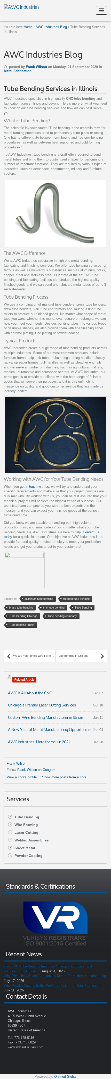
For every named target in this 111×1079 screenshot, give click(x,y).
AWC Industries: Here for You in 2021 (39, 742)
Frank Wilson (37, 67)
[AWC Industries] (21, 6)
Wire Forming (26, 825)
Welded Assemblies (31, 840)
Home (28, 27)
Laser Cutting (26, 832)
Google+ (49, 770)
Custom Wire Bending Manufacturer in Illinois (46, 717)
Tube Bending (26, 817)
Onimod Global (65, 1076)
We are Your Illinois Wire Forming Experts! (34, 655)
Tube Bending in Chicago (72, 655)
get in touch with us (34, 486)
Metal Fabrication (17, 71)
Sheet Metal (24, 848)
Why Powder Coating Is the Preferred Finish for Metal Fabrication (52, 986)
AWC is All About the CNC (30, 693)
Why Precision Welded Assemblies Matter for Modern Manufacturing (55, 976)
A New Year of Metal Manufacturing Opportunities (50, 730)
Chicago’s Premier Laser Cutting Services (42, 705)
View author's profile (22, 777)
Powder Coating (28, 856)
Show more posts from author (64, 777)
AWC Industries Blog (51, 27)
